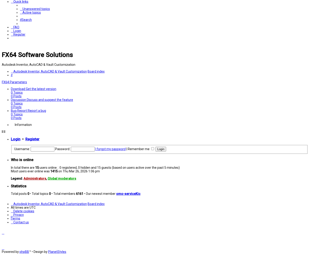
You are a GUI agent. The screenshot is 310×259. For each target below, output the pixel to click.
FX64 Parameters (14, 82)
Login (15, 139)
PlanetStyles (57, 252)
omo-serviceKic (128, 193)
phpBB (24, 252)
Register (32, 139)
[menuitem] (35, 9)
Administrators (35, 178)
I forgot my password (110, 149)
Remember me (139, 149)
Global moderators (62, 178)
